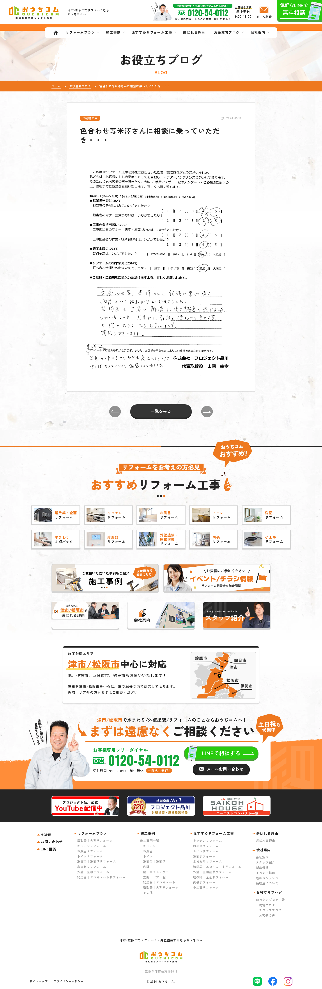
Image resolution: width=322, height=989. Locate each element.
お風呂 (148, 851)
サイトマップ (39, 981)
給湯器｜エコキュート (159, 882)
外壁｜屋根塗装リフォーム (212, 872)
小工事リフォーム (206, 887)
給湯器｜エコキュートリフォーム (101, 877)
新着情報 (262, 867)
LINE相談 (48, 849)
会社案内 (262, 857)
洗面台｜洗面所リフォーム (96, 861)
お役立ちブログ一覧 (270, 900)
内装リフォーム (204, 882)
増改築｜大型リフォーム (95, 840)
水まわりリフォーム (91, 866)
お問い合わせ (52, 841)
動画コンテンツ (267, 878)
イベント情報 (265, 873)
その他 (148, 893)
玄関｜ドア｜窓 (154, 877)
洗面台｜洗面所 (154, 861)
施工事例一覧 (149, 840)
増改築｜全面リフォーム (211, 877)
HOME (46, 834)
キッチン (149, 846)
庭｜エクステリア (156, 872)
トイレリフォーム (90, 856)
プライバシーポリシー (68, 981)
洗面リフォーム (204, 856)
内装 (146, 866)
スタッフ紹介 (265, 862)
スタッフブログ (270, 910)
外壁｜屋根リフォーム (93, 872)
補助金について (267, 883)
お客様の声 (267, 915)
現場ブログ (267, 905)
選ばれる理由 (265, 840)
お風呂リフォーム (90, 851)
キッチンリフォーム (91, 846)
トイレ (148, 856)
